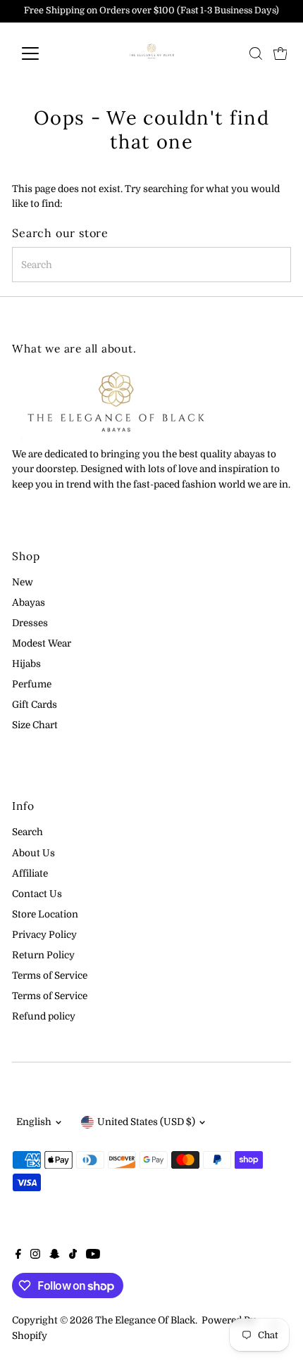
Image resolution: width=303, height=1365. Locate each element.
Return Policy (43, 955)
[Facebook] (18, 1256)
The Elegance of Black (145, 1320)
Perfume (31, 684)
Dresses (30, 623)
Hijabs (26, 664)
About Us (33, 853)
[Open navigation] (45, 53)
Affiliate (30, 873)
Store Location (45, 914)
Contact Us (37, 894)
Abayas (28, 602)
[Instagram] (35, 1256)
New (22, 582)
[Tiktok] (73, 1256)
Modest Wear (41, 643)
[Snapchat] (54, 1256)
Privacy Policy (44, 934)
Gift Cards (34, 704)
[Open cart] (280, 53)
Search (27, 832)
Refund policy (43, 1016)
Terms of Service (49, 975)
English (33, 1122)
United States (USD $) (146, 1122)
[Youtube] (93, 1256)
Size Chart (35, 725)
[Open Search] (255, 53)
